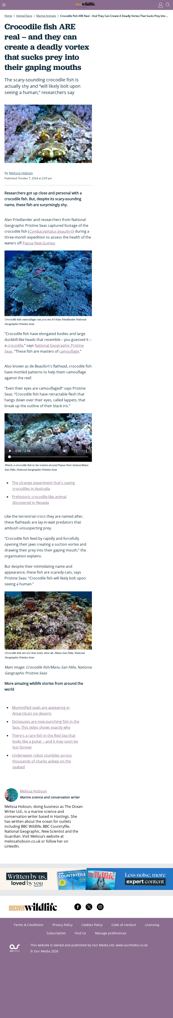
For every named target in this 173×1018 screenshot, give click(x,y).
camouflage (69, 351)
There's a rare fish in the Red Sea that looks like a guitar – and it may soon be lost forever (45, 741)
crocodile (15, 345)
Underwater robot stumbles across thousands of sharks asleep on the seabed (42, 761)
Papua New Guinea (39, 243)
